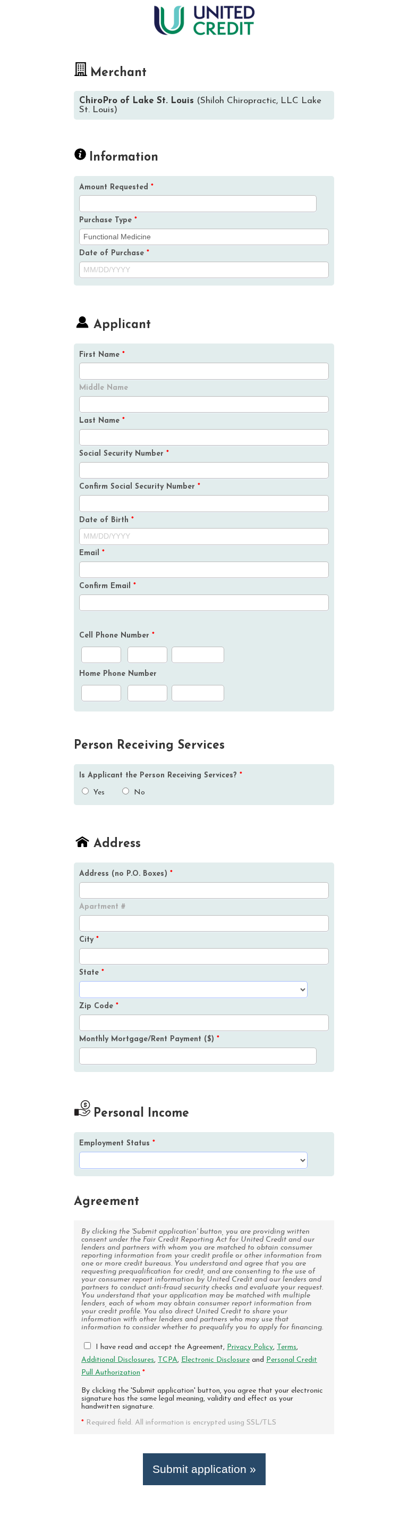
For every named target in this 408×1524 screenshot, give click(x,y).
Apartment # (102, 907)
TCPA (167, 1360)
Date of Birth (106, 520)
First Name (102, 355)
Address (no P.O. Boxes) (126, 874)
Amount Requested (116, 187)
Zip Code (98, 1006)
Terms (286, 1347)
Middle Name (103, 388)
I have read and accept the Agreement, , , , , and (199, 1360)
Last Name (102, 421)
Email (92, 553)
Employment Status (117, 1144)
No (138, 793)
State (91, 973)
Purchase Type (108, 220)
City (89, 940)
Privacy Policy (250, 1347)
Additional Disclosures (117, 1360)
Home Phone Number (118, 674)
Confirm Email (107, 586)
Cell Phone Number (117, 636)
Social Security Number (124, 454)
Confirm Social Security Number (139, 487)
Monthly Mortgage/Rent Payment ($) (149, 1039)
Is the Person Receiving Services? (160, 776)
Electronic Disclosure (215, 1360)
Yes (98, 793)
